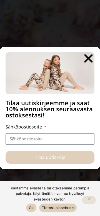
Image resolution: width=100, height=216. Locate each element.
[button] (88, 58)
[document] (50, 108)
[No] (89, 200)
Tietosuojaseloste (58, 207)
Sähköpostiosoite (24, 127)
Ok (31, 207)
